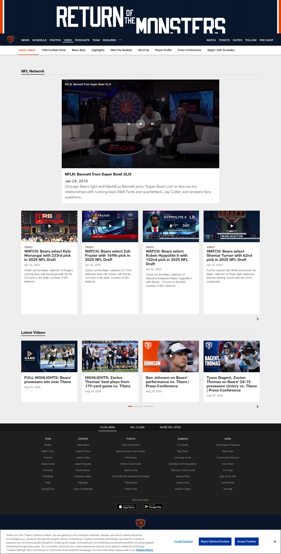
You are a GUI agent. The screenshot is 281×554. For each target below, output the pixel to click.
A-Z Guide (183, 445)
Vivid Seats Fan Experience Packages (130, 476)
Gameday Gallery (83, 476)
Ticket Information (130, 445)
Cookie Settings (183, 541)
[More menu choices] (120, 39)
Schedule (48, 470)
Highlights (83, 482)
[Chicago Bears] (140, 524)
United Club (131, 488)
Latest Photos (83, 451)
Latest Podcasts (83, 463)
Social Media (227, 482)
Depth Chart (48, 451)
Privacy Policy (144, 550)
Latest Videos (83, 457)
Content (83, 438)
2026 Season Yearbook (228, 445)
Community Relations (228, 457)
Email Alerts (228, 463)
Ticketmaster (130, 482)
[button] (128, 123)
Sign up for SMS (227, 476)
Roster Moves (83, 470)
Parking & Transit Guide (183, 470)
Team (48, 438)
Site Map (227, 488)
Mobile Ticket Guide (131, 463)
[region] (140, 542)
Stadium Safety (183, 488)
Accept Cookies (246, 541)
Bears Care (227, 451)
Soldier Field (182, 482)
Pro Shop (228, 470)
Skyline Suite (130, 470)
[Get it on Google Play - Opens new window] (153, 508)
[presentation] (258, 319)
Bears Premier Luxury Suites (130, 451)
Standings (48, 476)
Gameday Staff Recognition (183, 463)
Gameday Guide (183, 457)
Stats (47, 482)
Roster (48, 445)
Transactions (47, 488)
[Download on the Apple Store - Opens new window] (126, 507)
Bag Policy (182, 451)
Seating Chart (183, 476)
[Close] (275, 541)
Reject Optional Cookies (215, 541)
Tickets (130, 438)
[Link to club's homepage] (10, 39)
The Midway (131, 457)
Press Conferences (83, 488)
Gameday (183, 438)
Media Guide (47, 463)
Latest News (83, 445)
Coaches (47, 457)
